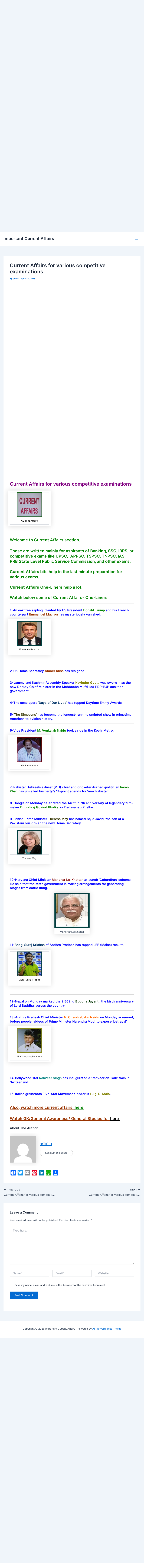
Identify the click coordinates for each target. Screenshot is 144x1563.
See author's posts (56, 1152)
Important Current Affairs (29, 238)
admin (46, 1143)
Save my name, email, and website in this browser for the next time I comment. (60, 1285)
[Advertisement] (72, 24)
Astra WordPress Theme (106, 1328)
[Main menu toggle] (136, 238)
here (79, 1107)
